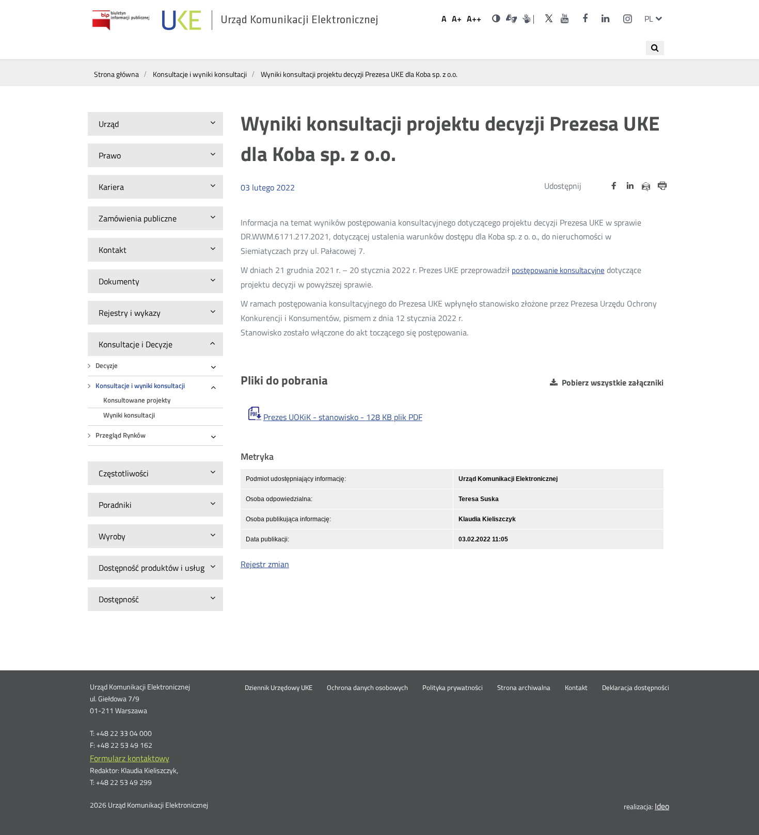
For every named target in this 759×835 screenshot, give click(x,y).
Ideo (662, 806)
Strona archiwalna (523, 688)
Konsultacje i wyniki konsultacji (140, 386)
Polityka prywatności (452, 688)
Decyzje (107, 366)
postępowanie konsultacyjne (558, 270)
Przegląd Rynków (121, 435)
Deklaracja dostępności (635, 688)
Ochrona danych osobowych (367, 688)
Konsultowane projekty (136, 400)
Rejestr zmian (265, 564)
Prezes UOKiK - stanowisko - (342, 417)
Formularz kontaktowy (129, 758)
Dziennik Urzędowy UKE (278, 688)
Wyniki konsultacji (129, 415)
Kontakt (576, 688)
